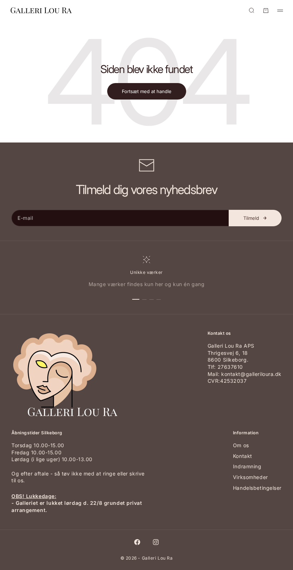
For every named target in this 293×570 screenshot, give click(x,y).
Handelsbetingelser (257, 488)
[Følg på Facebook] (137, 542)
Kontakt (242, 456)
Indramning (247, 466)
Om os (241, 445)
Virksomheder (250, 477)
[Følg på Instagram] (155, 542)
